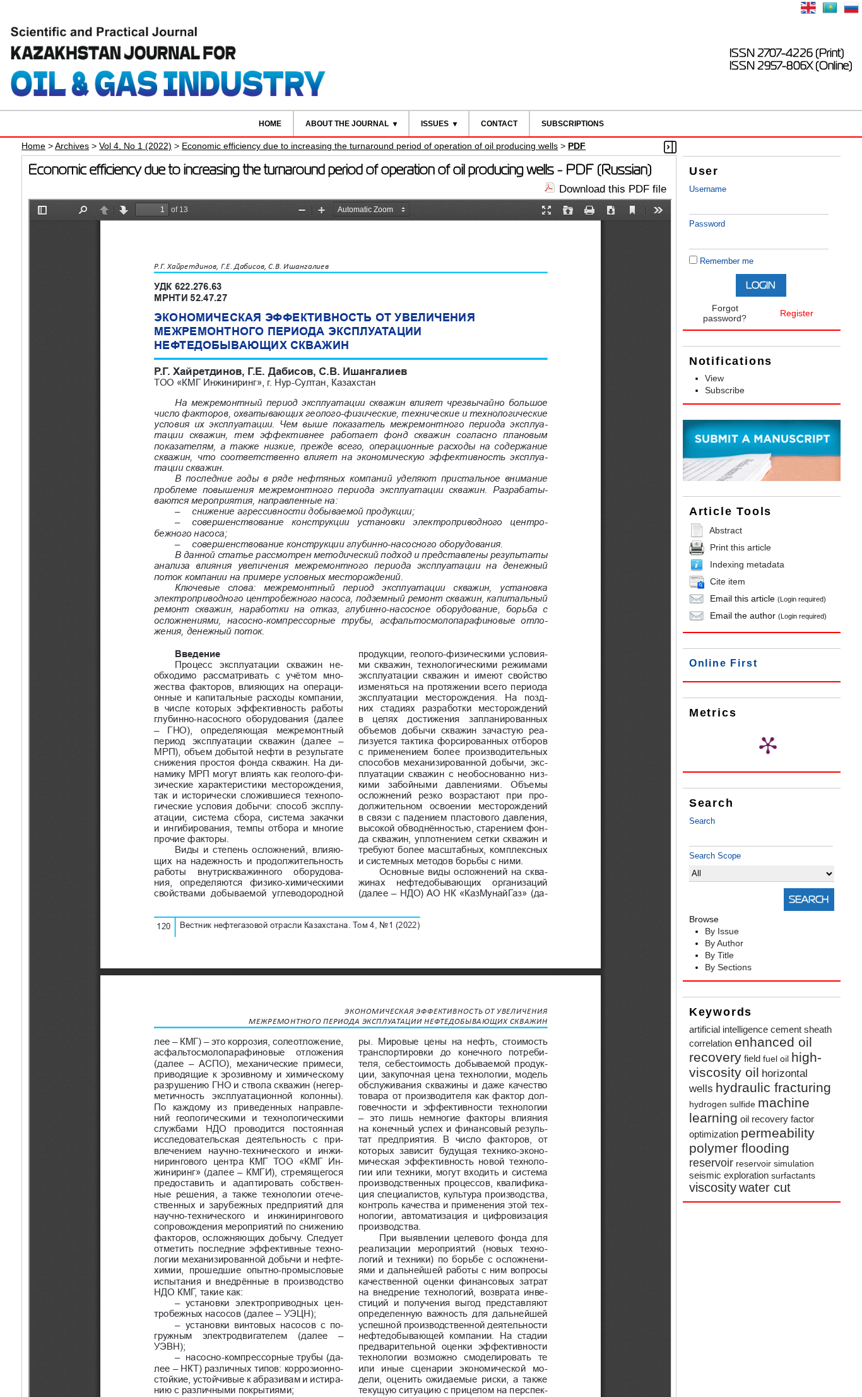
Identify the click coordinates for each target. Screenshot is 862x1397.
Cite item (727, 581)
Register (796, 313)
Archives (72, 146)
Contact (499, 123)
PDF (577, 146)
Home (270, 123)
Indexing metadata (747, 564)
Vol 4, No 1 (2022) (135, 146)
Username (707, 189)
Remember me (726, 261)
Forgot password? (725, 313)
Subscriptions (572, 123)
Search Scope (715, 855)
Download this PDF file (612, 189)
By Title (719, 955)
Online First (723, 663)
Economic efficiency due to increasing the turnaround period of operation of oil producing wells (370, 146)
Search (702, 821)
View (714, 378)
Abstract (725, 530)
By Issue (722, 931)
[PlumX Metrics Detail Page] (768, 745)
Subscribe (725, 390)
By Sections (728, 967)
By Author (724, 943)
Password (707, 224)
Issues (435, 123)
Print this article (740, 547)
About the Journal (347, 123)
